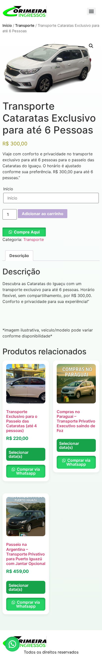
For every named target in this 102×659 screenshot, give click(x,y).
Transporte (24, 25)
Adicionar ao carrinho (42, 213)
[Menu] (91, 11)
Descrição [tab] (19, 255)
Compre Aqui (27, 232)
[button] (91, 45)
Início (7, 25)
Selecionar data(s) (18, 454)
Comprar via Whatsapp (28, 471)
